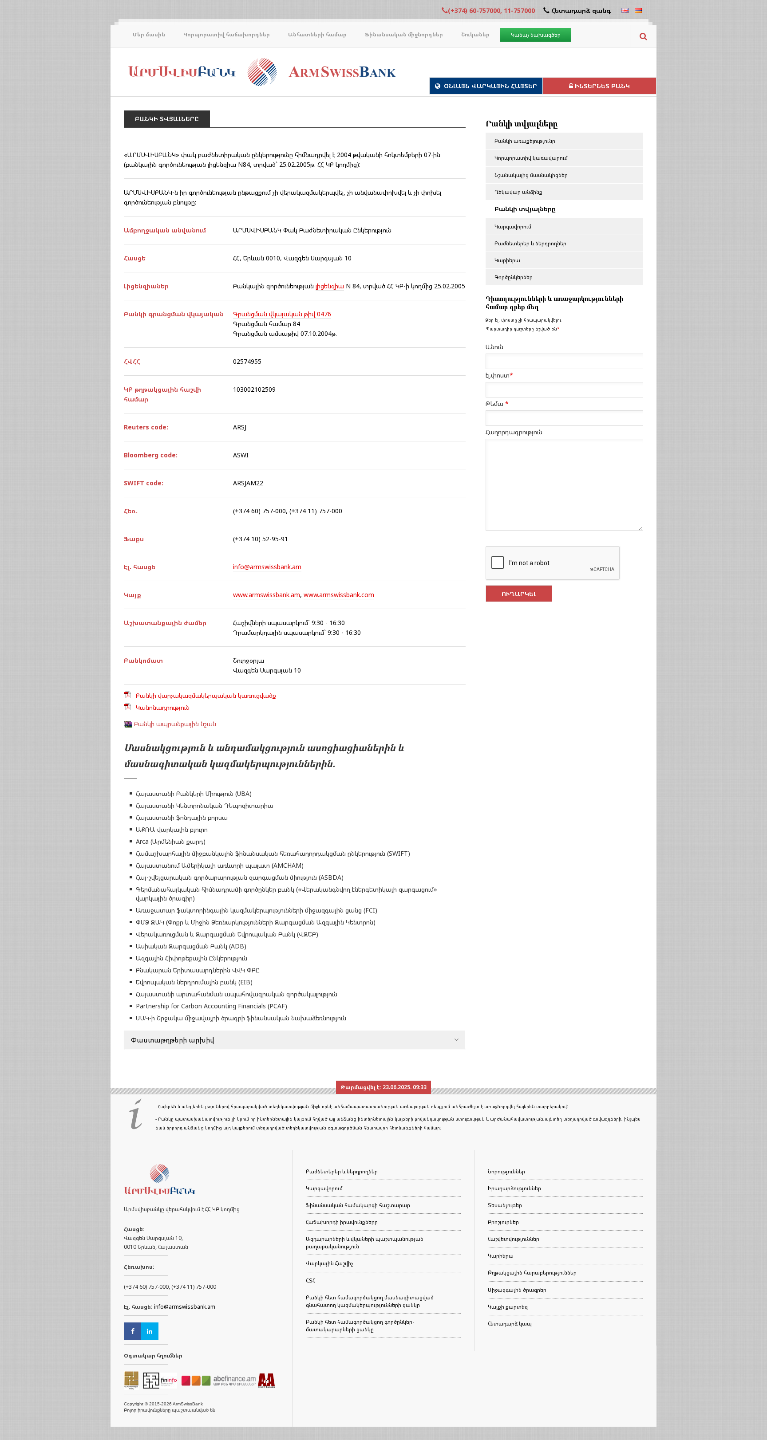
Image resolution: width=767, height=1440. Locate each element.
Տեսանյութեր (505, 1205)
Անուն (494, 346)
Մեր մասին (149, 34)
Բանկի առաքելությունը (524, 141)
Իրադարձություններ (514, 1188)
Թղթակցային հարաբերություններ (532, 1272)
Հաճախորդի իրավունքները (342, 1222)
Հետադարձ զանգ (580, 10)
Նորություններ (506, 1171)
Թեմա (497, 403)
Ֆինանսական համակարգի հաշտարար (358, 1205)
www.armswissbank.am (266, 594)
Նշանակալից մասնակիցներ (531, 175)
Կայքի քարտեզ (508, 1306)
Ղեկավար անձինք (518, 192)
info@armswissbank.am (267, 567)
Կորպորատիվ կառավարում (531, 157)
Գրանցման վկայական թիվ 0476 (282, 314)
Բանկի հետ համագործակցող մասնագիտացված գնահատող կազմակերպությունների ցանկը (370, 1301)
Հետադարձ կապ (510, 1323)
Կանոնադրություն (163, 707)
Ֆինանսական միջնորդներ (404, 34)
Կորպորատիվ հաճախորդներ (226, 34)
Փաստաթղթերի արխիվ (172, 1040)
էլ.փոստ (499, 375)
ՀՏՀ (311, 1280)
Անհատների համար (317, 34)
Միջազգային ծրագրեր (517, 1290)
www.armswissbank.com (339, 594)
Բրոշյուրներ (503, 1222)
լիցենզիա (330, 286)
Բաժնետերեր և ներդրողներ (530, 243)
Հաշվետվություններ (513, 1239)
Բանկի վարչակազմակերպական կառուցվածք (206, 695)
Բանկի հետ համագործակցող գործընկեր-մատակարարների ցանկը (360, 1325)
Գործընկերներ (513, 277)
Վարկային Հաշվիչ (329, 1263)
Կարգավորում (512, 226)
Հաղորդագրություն (514, 432)
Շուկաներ (475, 34)
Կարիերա (507, 260)
